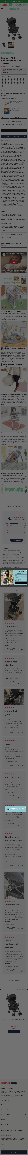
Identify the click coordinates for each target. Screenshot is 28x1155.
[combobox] (20, 580)
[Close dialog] (26, 570)
